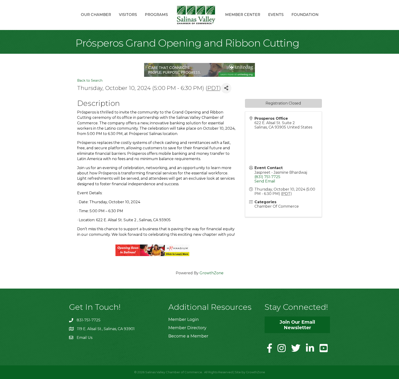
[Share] (226, 88)
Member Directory (187, 327)
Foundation (304, 14)
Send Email (264, 181)
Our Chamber (96, 14)
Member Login (183, 319)
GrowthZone (212, 273)
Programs (156, 14)
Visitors (128, 14)
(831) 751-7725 (267, 177)
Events (276, 14)
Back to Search (90, 80)
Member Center (242, 14)
